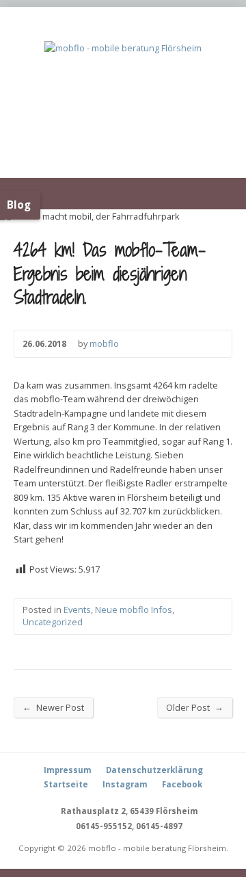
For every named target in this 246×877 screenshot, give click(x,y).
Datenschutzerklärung (154, 770)
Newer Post (53, 707)
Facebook (182, 784)
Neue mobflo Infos (133, 609)
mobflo (104, 343)
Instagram (125, 784)
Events (77, 609)
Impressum (68, 770)
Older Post (194, 707)
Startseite (66, 784)
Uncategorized (53, 622)
